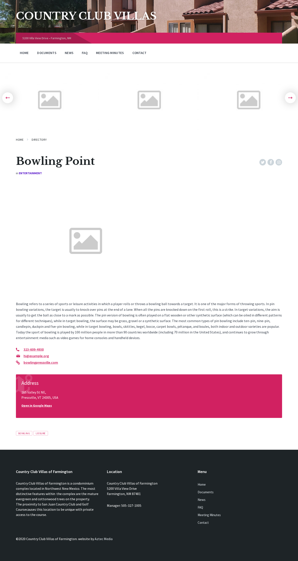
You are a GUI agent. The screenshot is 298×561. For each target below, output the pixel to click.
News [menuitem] (69, 53)
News (202, 500)
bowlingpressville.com (41, 362)
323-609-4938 (34, 349)
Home (20, 140)
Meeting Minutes (209, 515)
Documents (206, 492)
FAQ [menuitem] (84, 53)
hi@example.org (36, 356)
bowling (24, 433)
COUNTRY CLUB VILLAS (86, 16)
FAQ (200, 507)
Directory (39, 140)
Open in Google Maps (36, 405)
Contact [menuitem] (139, 53)
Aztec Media (104, 539)
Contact (203, 522)
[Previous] (7, 97)
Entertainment (30, 173)
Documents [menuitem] (46, 53)
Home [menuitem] (24, 53)
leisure (40, 433)
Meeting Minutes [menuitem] (110, 53)
